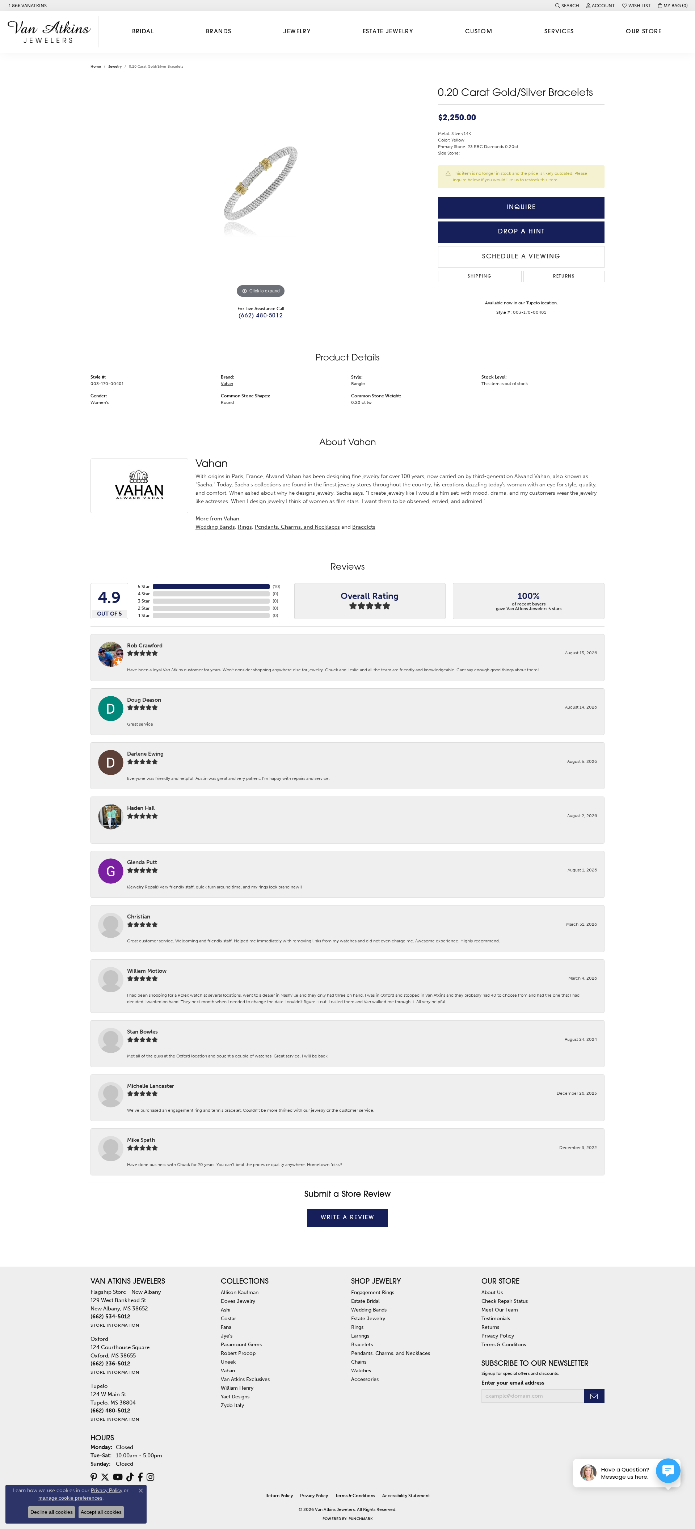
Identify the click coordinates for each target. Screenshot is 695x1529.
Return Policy (279, 1495)
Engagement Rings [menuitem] (372, 1292)
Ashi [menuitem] (225, 1309)
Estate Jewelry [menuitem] (368, 1318)
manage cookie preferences (70, 1498)
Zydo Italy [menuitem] (232, 1405)
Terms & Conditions (355, 1495)
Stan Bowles (142, 1032)
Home (95, 66)
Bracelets (363, 527)
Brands (219, 32)
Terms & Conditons (503, 1344)
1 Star (144, 615)
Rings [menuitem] (357, 1327)
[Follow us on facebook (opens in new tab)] (140, 1477)
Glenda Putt (142, 862)
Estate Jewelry (388, 32)
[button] (567, 5)
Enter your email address (512, 1383)
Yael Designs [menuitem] (235, 1396)
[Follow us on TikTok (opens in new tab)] (130, 1477)
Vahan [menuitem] (228, 1370)
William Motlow (147, 971)
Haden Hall (141, 808)
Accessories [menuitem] (365, 1379)
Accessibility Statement (406, 1495)
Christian (138, 916)
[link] (27, 5)
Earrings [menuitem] (360, 1335)
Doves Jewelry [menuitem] (238, 1301)
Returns (563, 276)
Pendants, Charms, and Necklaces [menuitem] (390, 1353)
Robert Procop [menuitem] (238, 1353)
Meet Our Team (499, 1309)
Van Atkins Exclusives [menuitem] (245, 1379)
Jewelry (297, 32)
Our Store (644, 32)
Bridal (143, 32)
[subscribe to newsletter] (594, 1396)
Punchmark (360, 1519)
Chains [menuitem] (358, 1362)
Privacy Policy (497, 1335)
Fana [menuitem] (226, 1327)
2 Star (144, 608)
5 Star (144, 586)
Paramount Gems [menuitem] (241, 1344)
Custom (479, 32)
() (277, 586)
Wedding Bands (215, 527)
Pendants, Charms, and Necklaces (297, 527)
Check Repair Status (504, 1301)
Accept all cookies (101, 1512)
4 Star (144, 593)
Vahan (227, 383)
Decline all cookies (51, 1512)
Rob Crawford (145, 645)
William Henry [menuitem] (237, 1388)
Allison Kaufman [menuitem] (239, 1292)
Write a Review (348, 1218)
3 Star (144, 601)
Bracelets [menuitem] (362, 1344)
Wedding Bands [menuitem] (369, 1309)
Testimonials (495, 1318)
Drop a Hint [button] (521, 232)
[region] (260, 191)
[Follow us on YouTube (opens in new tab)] (118, 1477)
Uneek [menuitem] (228, 1362)
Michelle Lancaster (150, 1086)
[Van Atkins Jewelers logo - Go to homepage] (51, 31)
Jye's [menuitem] (226, 1335)
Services (559, 32)
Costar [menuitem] (228, 1318)
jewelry (115, 66)
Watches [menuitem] (361, 1370)
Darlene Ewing (145, 754)
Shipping (480, 276)
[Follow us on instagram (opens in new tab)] (150, 1477)
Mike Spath (141, 1140)
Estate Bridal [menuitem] (365, 1301)
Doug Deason (144, 700)
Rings (245, 527)
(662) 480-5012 (261, 316)
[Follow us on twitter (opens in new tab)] (105, 1477)
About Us (492, 1292)
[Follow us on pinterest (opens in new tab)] (93, 1477)
